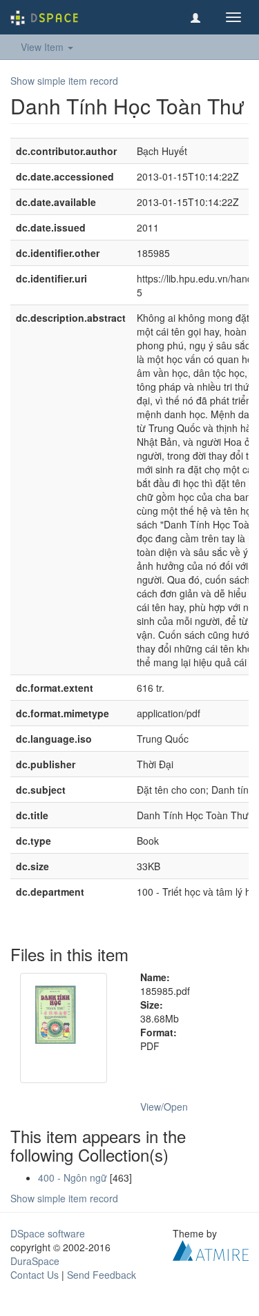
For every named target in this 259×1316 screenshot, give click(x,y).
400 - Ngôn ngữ (72, 1177)
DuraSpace (34, 1261)
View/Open (164, 1106)
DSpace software (47, 1233)
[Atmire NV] (211, 1249)
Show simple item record (64, 81)
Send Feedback (101, 1275)
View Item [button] (43, 47)
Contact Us (34, 1275)
